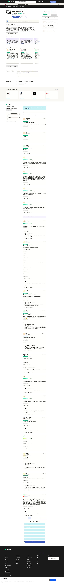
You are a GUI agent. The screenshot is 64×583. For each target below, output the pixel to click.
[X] (37, 559)
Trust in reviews (18, 557)
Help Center (17, 559)
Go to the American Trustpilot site (23, 4)
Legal (6, 575)
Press (6, 567)
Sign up (17, 563)
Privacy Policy (11, 575)
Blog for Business (29, 565)
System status (34, 575)
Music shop (17, 6)
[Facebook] (37, 557)
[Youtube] (37, 564)
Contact (6, 561)
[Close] (63, 581)
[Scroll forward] (39, 41)
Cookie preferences (41, 575)
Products (28, 559)
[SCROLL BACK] (55, 89)
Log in (17, 561)
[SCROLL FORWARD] (39, 55)
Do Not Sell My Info (48, 575)
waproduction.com (21, 84)
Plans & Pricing (29, 561)
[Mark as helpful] (15, 33)
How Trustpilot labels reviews (10, 121)
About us (6, 557)
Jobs (5, 559)
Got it (53, 579)
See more (29, 31)
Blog (5, 563)
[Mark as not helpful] (17, 33)
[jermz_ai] (24, 355)
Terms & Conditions (17, 575)
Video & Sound (13, 6)
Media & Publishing (8, 6)
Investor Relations (7, 569)
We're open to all (27, 524)
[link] (13, 13)
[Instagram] (37, 561)
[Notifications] (45, 1)
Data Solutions (29, 567)
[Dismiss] (58, 4)
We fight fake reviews (28, 527)
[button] (14, 24)
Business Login (29, 563)
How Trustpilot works (8, 565)
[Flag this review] (31, 153)
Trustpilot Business (29, 557)
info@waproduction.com (22, 83)
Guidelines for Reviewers (26, 575)
